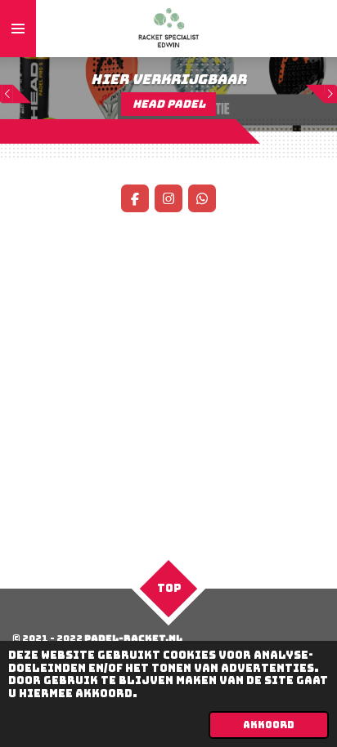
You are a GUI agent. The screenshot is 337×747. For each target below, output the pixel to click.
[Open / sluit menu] (18, 28)
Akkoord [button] (268, 724)
